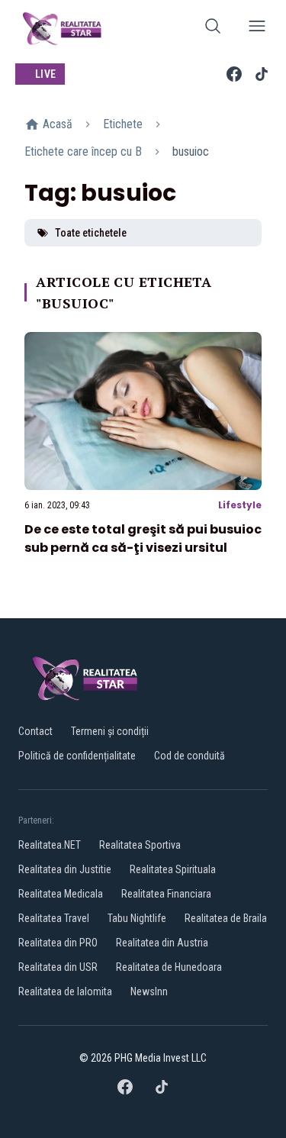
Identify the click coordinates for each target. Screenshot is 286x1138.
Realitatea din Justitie (64, 869)
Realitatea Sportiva (140, 845)
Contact (35, 731)
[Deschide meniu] (257, 28)
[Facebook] (234, 74)
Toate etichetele (91, 233)
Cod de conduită (189, 756)
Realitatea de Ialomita (65, 991)
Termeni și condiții (110, 731)
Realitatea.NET (49, 845)
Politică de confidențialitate (77, 756)
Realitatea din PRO (58, 943)
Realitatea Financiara (166, 894)
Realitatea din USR (58, 967)
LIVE (45, 74)
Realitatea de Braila (226, 918)
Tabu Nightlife (137, 918)
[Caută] (213, 29)
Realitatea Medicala (60, 894)
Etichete (123, 124)
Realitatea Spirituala (173, 869)
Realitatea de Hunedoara (169, 967)
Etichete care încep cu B (83, 151)
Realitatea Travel (53, 918)
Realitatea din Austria (162, 943)
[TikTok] (261, 74)
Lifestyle (240, 504)
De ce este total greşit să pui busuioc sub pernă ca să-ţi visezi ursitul (143, 538)
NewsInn (149, 991)
